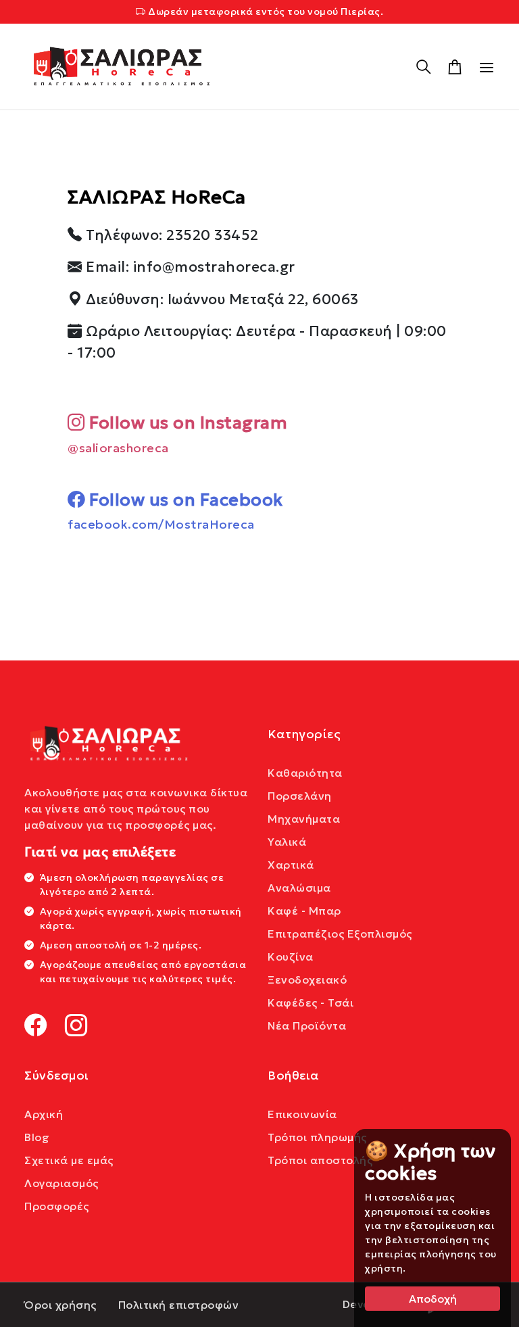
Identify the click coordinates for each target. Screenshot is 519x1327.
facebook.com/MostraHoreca (161, 524)
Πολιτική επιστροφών (178, 1304)
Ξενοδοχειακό (307, 979)
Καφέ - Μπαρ (304, 910)
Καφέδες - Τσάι (310, 1002)
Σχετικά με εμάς (69, 1160)
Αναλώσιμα (299, 887)
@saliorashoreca (118, 448)
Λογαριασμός (61, 1183)
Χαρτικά (291, 864)
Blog (36, 1137)
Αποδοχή (433, 1298)
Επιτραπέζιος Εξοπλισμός (340, 933)
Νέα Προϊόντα (307, 1025)
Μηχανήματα (304, 818)
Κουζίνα (291, 956)
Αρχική (43, 1114)
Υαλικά (287, 841)
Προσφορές (56, 1206)
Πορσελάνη (300, 795)
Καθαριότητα (305, 772)
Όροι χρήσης (60, 1304)
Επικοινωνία (302, 1114)
